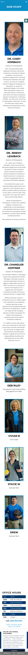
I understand (14, 650)
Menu (2, 2)
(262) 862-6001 (16, 621)
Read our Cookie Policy (13, 647)
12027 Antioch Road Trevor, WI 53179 (14, 625)
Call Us (8, 653)
